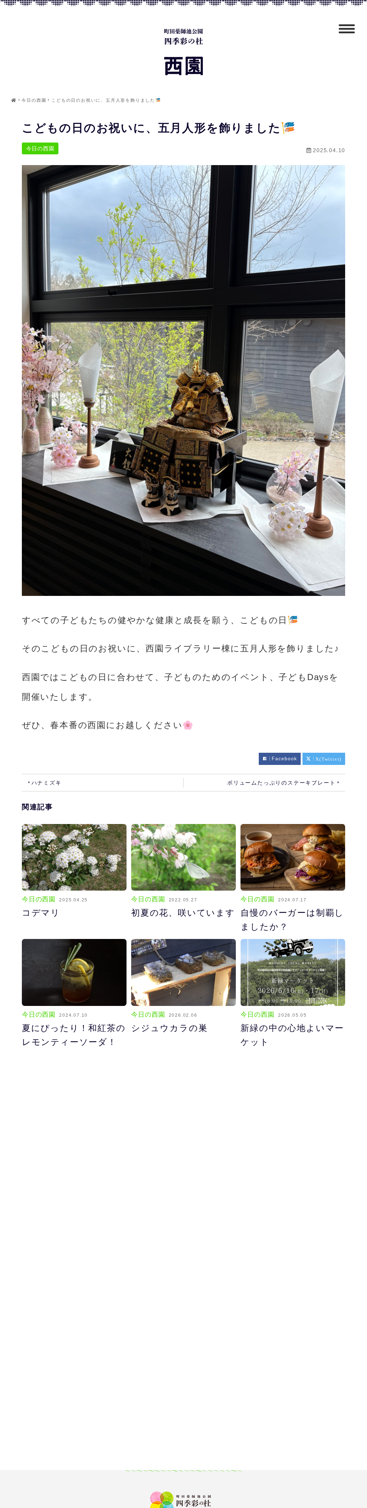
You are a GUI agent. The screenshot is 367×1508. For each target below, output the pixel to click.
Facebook (284, 758)
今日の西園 (40, 148)
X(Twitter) (328, 758)
